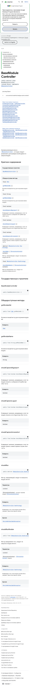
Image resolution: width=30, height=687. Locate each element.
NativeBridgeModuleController (10, 116)
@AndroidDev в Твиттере (7, 634)
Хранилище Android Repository (9, 610)
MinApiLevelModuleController (9, 113)
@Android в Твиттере (6, 631)
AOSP (2, 48)
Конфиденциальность (7, 678)
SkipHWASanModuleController (10, 120)
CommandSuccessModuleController (11, 105)
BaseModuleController (9, 171)
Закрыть (15, 24)
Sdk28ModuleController (8, 130)
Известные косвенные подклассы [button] (15, 133)
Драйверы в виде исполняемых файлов (11, 622)
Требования (4, 612)
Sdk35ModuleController (9, 136)
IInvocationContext (16, 251)
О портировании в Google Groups (9, 646)
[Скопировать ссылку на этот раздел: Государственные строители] (2, 281)
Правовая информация (8, 675)
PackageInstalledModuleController (11, 117)
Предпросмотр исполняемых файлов (10, 617)
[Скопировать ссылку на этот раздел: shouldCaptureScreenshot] (21, 432)
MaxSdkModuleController (8, 111)
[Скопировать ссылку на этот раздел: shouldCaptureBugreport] (20, 368)
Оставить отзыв (19, 678)
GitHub (3, 625)
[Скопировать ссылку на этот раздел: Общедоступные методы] (26, 301)
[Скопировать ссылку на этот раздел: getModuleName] (15, 337)
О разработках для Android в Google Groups (12, 644)
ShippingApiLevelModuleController (11, 119)
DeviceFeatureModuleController (10, 106)
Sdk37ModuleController (21, 137)
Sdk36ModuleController (8, 137)
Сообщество (17, 673)
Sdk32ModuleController (21, 133)
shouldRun (6, 251)
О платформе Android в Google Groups (11, 641)
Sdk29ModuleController (21, 130)
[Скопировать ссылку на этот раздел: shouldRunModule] (15, 529)
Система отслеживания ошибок (9, 667)
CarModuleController (19, 103)
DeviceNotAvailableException (11, 521)
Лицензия (18, 675)
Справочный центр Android (8, 652)
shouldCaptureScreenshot (10, 236)
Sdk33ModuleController (8, 134)
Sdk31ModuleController (8, 133)
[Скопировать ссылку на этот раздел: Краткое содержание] (23, 162)
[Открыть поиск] (19, 2)
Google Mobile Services (7, 662)
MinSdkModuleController (8, 114)
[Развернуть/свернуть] (10, 52)
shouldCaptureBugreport (10, 210)
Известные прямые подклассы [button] (14, 112)
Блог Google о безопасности (8, 639)
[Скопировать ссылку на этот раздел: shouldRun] (10, 465)
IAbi (8, 182)
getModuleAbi (7, 185)
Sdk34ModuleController (21, 134)
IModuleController (6, 86)
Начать (15, 29)
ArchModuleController (8, 103)
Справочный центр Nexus (7, 657)
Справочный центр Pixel (7, 655)
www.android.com (5, 660)
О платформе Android (7, 673)
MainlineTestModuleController (9, 109)
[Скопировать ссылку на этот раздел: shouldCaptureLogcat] (18, 401)
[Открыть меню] (2, 2)
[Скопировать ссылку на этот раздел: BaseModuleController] (19, 286)
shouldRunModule (8, 265)
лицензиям (12, 597)
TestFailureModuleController (9, 122)
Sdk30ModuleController (9, 131)
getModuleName (7, 198)
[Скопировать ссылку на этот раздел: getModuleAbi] (13, 305)
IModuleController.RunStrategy (16, 261)
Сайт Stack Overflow (6, 665)
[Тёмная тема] (28, 290)
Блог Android (4, 636)
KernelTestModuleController (9, 108)
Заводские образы (5, 620)
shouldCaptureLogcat (9, 224)
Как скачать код (5, 615)
